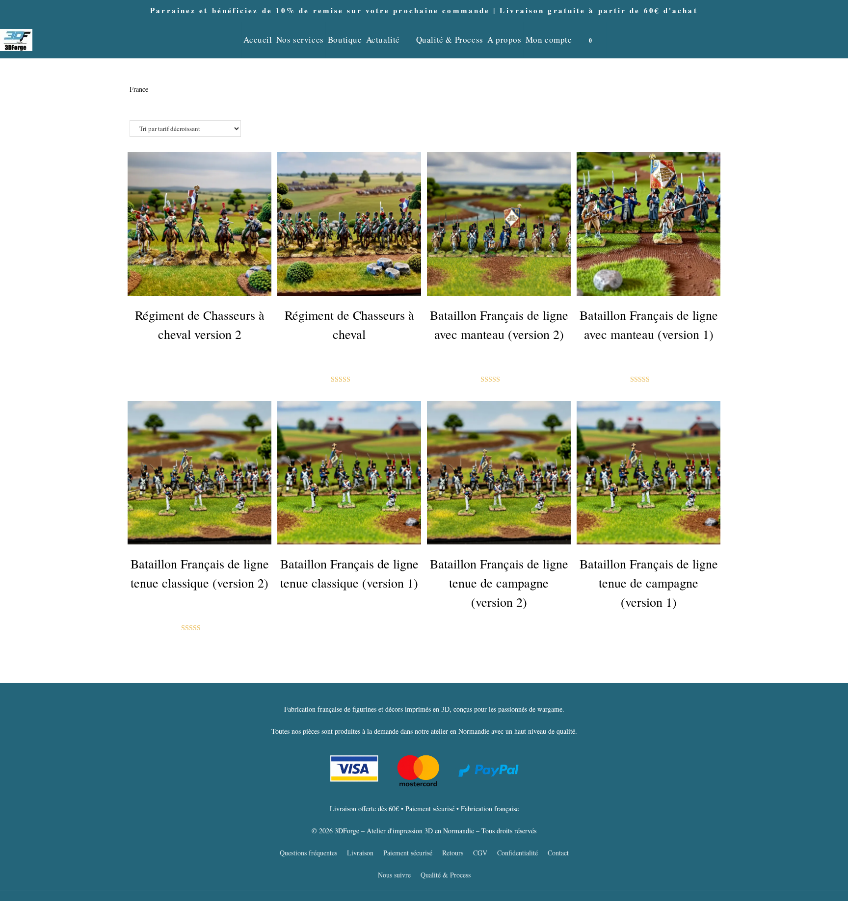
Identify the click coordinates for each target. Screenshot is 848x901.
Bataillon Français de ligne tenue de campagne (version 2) (499, 582)
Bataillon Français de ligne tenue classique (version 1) (349, 573)
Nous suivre (394, 874)
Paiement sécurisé (407, 852)
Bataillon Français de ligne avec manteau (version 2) (499, 324)
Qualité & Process (446, 874)
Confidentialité (517, 852)
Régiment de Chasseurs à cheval (349, 324)
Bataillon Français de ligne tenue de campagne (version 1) (649, 582)
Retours (452, 852)
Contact (558, 852)
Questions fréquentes (308, 852)
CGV (480, 852)
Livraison (360, 852)
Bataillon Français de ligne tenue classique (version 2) (200, 573)
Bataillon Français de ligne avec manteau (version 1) (649, 324)
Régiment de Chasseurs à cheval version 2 (200, 324)
